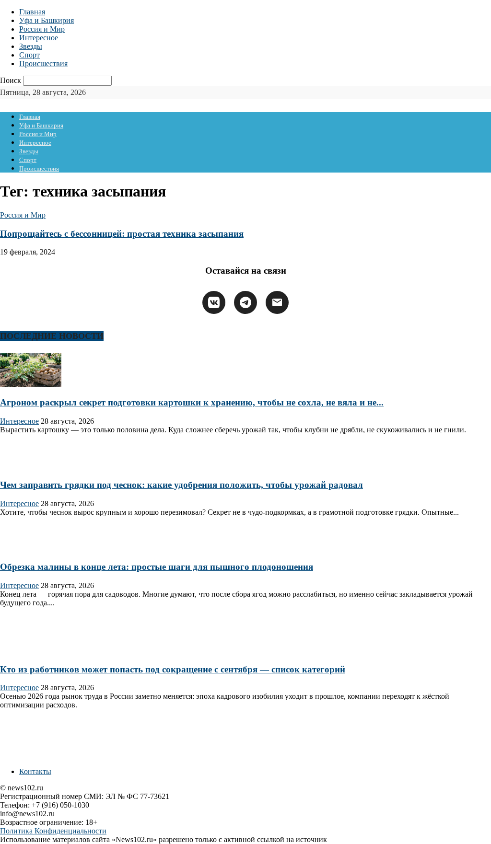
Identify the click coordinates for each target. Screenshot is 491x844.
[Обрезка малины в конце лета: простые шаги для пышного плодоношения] (30, 548)
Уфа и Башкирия (46, 20)
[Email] (277, 302)
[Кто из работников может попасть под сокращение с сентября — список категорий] (30, 651)
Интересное (38, 38)
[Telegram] (245, 302)
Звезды (30, 46)
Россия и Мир (42, 29)
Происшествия (43, 63)
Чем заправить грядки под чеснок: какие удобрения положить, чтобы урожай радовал (181, 485)
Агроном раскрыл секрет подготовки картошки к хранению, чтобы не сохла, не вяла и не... (192, 402)
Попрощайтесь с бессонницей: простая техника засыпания (122, 234)
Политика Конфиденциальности (53, 831)
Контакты (35, 771)
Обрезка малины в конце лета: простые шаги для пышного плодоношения (156, 567)
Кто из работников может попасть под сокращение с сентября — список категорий (172, 669)
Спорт (29, 55)
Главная (32, 12)
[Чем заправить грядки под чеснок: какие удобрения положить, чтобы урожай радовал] (30, 466)
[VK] (213, 302)
